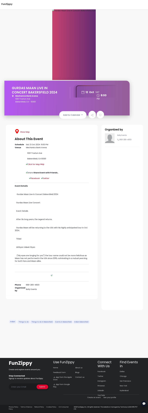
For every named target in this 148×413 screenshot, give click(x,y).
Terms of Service (26, 407)
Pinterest (101, 386)
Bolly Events (122, 135)
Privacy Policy (13, 407)
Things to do (24, 322)
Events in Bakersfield (63, 322)
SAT (97, 92)
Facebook (101, 371)
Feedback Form (59, 372)
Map (42, 164)
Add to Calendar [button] (72, 115)
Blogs (77, 372)
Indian (12, 321)
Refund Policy (39, 407)
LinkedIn (101, 390)
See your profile (109, 397)
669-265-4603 (125, 139)
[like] (100, 114)
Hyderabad (124, 390)
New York (123, 386)
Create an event (94, 397)
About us (78, 368)
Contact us (79, 377)
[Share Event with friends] (92, 114)
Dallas (122, 371)
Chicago (123, 376)
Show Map (25, 132)
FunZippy (6, 4)
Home (55, 368)
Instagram (102, 381)
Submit (42, 387)
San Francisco (125, 381)
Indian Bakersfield (81, 322)
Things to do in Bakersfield (41, 322)
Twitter (100, 376)
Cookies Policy (51, 407)
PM (98, 98)
